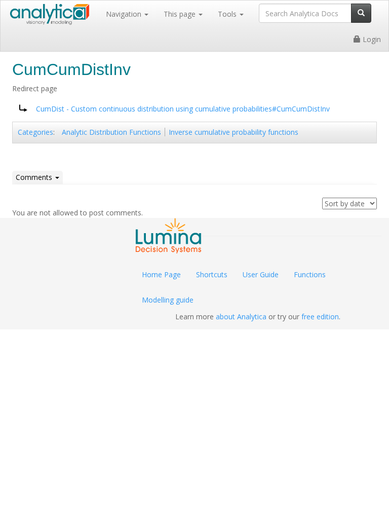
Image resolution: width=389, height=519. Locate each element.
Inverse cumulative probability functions (233, 132)
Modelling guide (167, 300)
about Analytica (241, 316)
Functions (310, 274)
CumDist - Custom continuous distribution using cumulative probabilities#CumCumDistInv (183, 109)
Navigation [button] (124, 14)
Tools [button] (228, 14)
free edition (320, 316)
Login (371, 39)
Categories (35, 132)
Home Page (161, 274)
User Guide (261, 274)
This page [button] (181, 14)
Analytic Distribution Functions (111, 132)
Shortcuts (211, 274)
